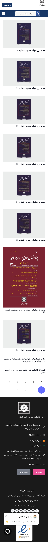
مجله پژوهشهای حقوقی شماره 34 (30, 202)
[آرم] (42, 5)
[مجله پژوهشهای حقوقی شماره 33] (24, 148)
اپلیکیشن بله (36, 446)
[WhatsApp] (25, 511)
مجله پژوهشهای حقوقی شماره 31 (30, 88)
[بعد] (9, 390)
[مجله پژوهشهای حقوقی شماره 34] (24, 186)
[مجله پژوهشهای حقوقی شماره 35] (24, 223)
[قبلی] (41, 381)
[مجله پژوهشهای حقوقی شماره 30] (24, 34)
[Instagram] (37, 511)
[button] (6, 13)
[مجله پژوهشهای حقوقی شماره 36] (24, 334)
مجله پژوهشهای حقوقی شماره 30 (30, 50)
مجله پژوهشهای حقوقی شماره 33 (30, 164)
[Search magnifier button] (38, 13)
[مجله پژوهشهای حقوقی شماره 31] (24, 72)
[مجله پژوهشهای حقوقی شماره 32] (24, 110)
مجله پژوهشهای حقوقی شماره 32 (30, 126)
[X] (13, 511)
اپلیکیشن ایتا (35, 440)
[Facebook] (21, 511)
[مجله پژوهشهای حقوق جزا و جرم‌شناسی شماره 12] (24, 277)
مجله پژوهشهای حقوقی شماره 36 (30, 350)
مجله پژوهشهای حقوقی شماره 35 (30, 240)
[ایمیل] (29, 511)
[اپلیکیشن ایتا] (43, 441)
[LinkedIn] (17, 511)
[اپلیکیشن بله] (43, 445)
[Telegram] (33, 511)
